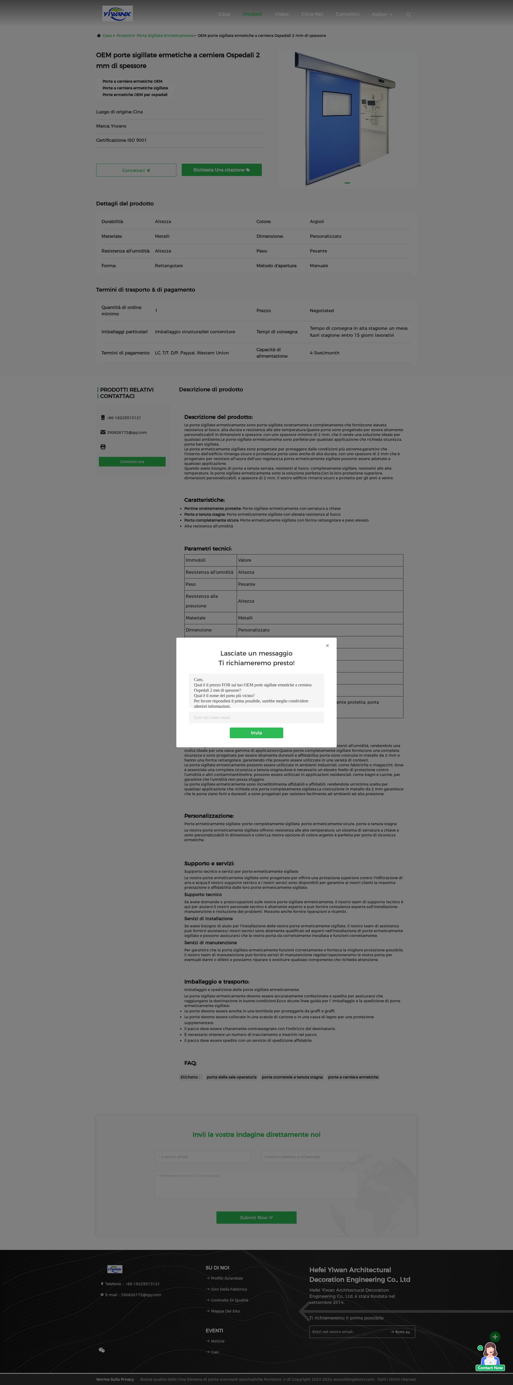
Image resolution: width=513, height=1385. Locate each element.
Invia (256, 733)
